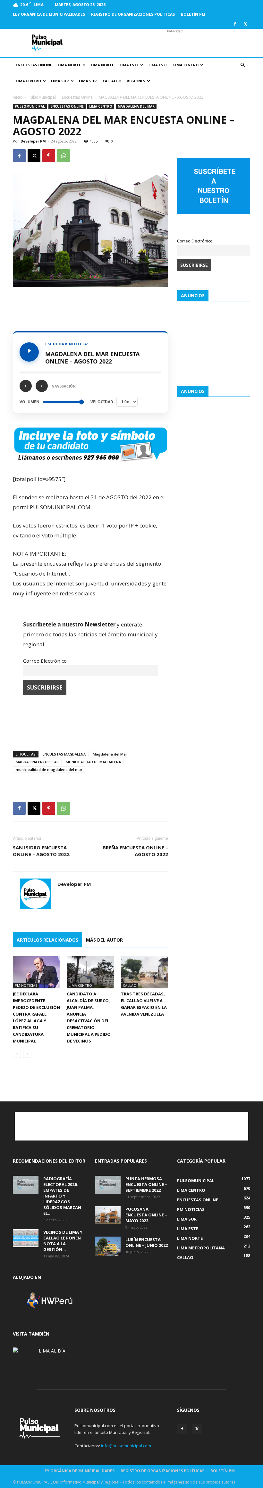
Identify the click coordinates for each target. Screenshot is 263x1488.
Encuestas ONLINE (34, 64)
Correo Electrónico (45, 661)
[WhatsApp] (63, 155)
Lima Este (129, 64)
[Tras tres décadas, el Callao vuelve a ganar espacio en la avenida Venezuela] (144, 972)
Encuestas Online (77, 97)
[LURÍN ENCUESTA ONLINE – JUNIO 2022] (108, 1246)
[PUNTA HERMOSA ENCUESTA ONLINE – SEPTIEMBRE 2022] (108, 1185)
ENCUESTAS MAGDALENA (64, 754)
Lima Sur (60, 80)
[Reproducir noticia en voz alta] (29, 352)
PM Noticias (26, 985)
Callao (110, 80)
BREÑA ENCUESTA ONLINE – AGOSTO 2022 (135, 850)
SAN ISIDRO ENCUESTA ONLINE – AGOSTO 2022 (41, 850)
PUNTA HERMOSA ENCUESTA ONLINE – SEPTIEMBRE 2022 (146, 1184)
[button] (242, 65)
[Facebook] (235, 24)
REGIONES (136, 80)
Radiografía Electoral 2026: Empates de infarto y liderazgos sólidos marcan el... (62, 1196)
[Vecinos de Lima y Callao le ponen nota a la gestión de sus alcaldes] (25, 1238)
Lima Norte (69, 64)
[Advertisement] (175, 43)
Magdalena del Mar (110, 754)
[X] (245, 24)
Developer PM (33, 141)
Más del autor (104, 940)
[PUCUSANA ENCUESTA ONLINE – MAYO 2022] (108, 1215)
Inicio (17, 97)
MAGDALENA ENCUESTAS (37, 761)
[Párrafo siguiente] (42, 386)
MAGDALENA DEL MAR (136, 106)
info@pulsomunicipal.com (126, 1446)
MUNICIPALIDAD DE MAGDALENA (93, 761)
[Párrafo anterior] (26, 386)
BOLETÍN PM (193, 14)
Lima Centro (186, 64)
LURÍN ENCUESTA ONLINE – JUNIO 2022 (146, 1242)
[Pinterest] (48, 155)
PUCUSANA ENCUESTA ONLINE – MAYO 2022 (146, 1214)
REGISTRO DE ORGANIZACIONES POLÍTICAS (133, 14)
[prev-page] (17, 1054)
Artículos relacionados (47, 940)
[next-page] (27, 1054)
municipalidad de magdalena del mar (49, 769)
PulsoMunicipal (42, 97)
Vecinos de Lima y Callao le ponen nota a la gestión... (62, 1240)
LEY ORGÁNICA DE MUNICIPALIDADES (49, 14)
